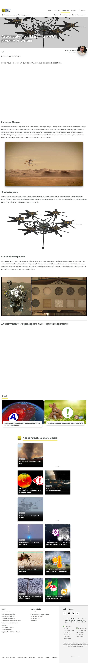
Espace (21, 15)
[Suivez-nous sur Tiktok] (77, 613)
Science (15, 15)
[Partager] (2, 52)
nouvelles (8, 15)
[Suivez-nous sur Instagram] (69, 613)
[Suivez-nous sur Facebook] (65, 613)
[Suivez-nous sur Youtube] (73, 613)
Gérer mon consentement (10, 623)
